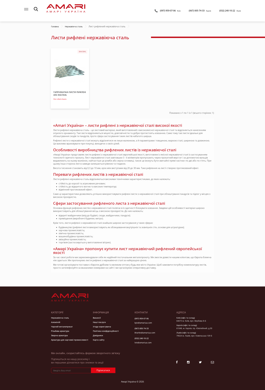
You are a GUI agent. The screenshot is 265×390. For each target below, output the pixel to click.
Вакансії (97, 317)
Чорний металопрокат (62, 326)
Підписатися (103, 370)
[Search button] (36, 8)
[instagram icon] (188, 362)
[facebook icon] (177, 362)
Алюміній (55, 322)
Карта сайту (98, 340)
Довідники (98, 335)
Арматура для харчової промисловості (69, 340)
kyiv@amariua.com (143, 322)
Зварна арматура (59, 335)
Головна (55, 26)
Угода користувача (102, 326)
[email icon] (212, 362)
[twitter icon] (200, 362)
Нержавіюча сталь (60, 317)
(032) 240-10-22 (230, 10)
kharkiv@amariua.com (145, 332)
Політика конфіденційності (106, 331)
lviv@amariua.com (143, 342)
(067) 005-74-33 (200, 10)
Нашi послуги (99, 322)
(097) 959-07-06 (170, 10)
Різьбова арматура (60, 331)
